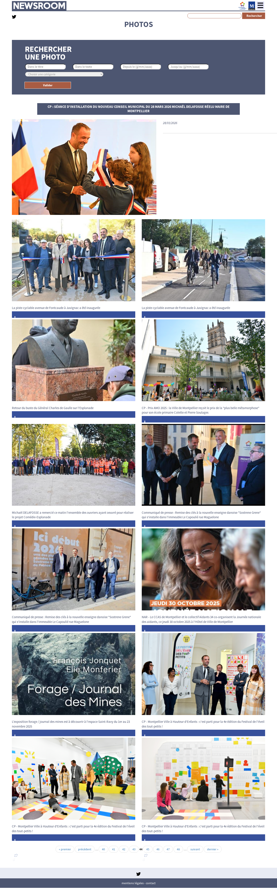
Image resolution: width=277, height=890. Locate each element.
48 (178, 849)
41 (113, 849)
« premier (65, 849)
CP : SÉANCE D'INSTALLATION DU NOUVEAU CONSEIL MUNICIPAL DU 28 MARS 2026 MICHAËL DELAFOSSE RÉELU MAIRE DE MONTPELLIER (139, 108)
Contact (151, 883)
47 (168, 849)
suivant (195, 849)
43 (133, 849)
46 (157, 849)
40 (103, 849)
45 (147, 849)
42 (123, 849)
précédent (84, 849)
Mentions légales (133, 883)
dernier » (212, 849)
